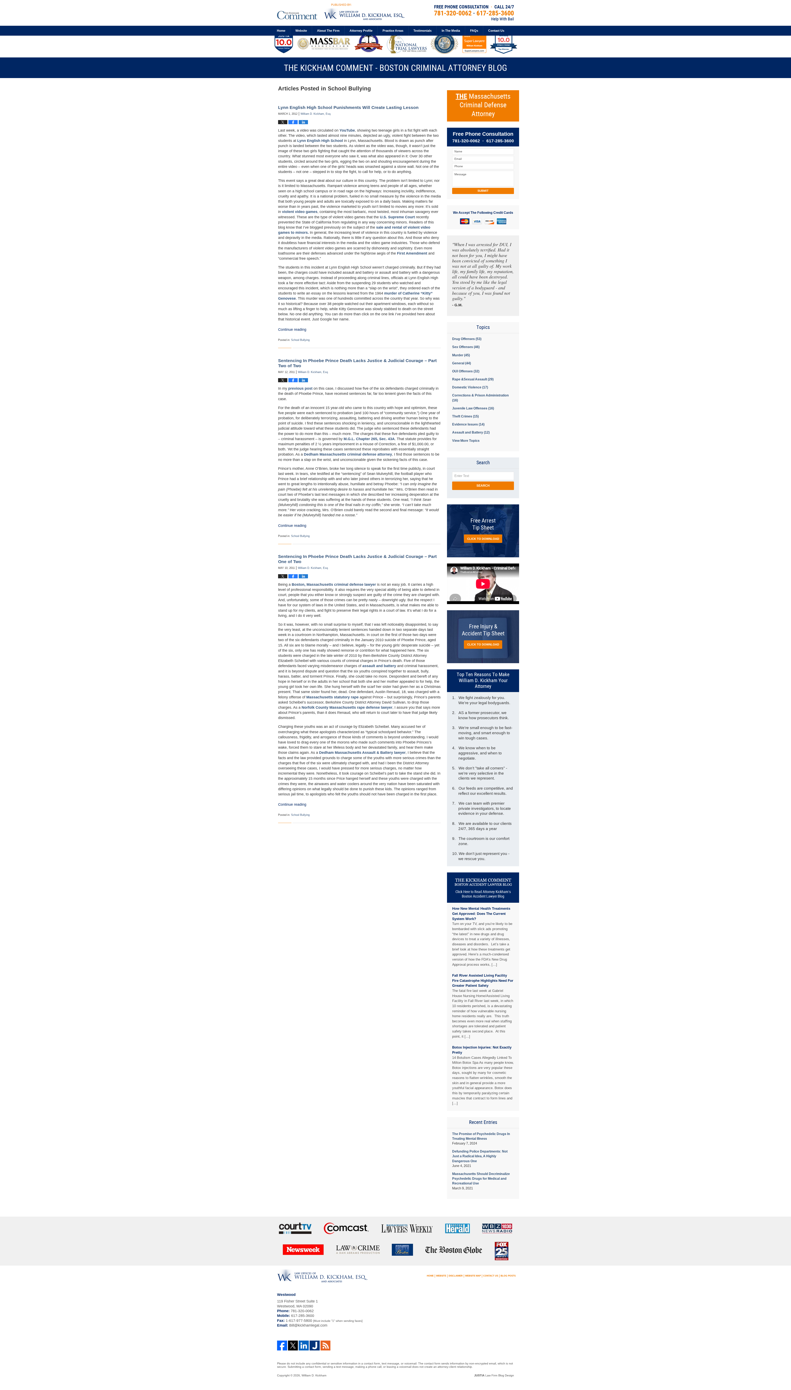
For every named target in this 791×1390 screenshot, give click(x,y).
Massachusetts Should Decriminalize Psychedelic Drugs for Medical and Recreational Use (481, 1178)
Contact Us (490, 1275)
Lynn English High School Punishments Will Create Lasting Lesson (348, 107)
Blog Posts (508, 1275)
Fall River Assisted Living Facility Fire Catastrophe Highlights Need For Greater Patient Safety (482, 981)
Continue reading (292, 329)
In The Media (451, 30)
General (461, 363)
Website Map (473, 1275)
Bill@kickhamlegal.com (308, 1325)
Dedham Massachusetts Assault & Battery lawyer (362, 753)
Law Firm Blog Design (494, 1375)
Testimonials (422, 30)
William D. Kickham (314, 1375)
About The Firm (328, 30)
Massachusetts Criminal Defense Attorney (483, 105)
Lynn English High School (320, 141)
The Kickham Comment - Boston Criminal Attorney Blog (341, 11)
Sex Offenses (466, 347)
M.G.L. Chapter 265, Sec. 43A (369, 439)
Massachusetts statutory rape (333, 697)
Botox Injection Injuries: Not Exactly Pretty (481, 1049)
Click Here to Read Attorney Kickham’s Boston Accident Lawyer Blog (483, 894)
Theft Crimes (465, 416)
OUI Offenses (465, 371)
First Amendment (412, 253)
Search (483, 485)
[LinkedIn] (304, 1346)
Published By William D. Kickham (474, 13)
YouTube (347, 130)
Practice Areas (393, 30)
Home (281, 30)
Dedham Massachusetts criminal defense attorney (348, 454)
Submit (483, 190)
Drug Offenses (466, 339)
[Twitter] (293, 1346)
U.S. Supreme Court (397, 217)
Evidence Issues (468, 424)
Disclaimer (456, 1275)
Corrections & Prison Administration (480, 398)
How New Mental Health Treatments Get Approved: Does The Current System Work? (481, 914)
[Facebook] (282, 1346)
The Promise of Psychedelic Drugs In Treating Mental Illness (481, 1136)
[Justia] (315, 1346)
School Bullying (300, 339)
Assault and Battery (471, 432)
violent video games (299, 212)
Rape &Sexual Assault (473, 379)
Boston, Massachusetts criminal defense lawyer (334, 584)
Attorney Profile (361, 30)
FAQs (474, 30)
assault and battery (379, 666)
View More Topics (466, 440)
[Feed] (326, 1346)
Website (301, 30)
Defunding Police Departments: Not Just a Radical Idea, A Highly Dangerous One (480, 1156)
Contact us (496, 30)
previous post (300, 388)
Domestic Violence (470, 387)
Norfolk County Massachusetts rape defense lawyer (347, 707)
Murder (461, 355)
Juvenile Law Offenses (473, 408)
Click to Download (483, 538)
